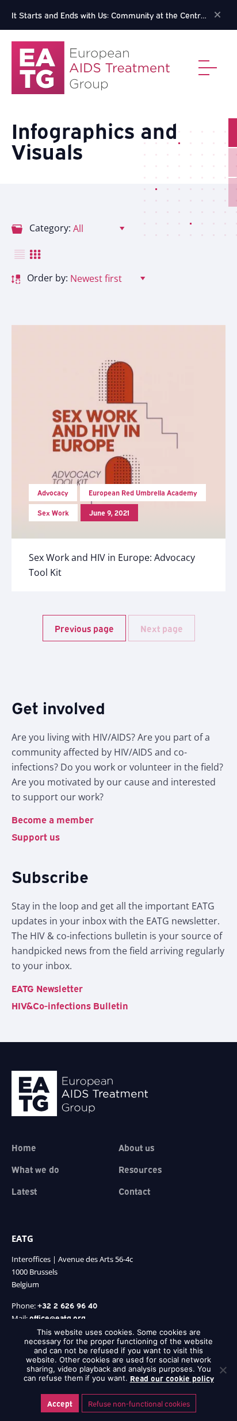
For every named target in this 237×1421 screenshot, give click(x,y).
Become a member (53, 819)
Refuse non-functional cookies (139, 1403)
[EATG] (91, 67)
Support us (36, 836)
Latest (24, 1191)
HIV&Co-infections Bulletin (70, 1005)
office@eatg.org (57, 1317)
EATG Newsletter (47, 988)
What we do (35, 1169)
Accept (59, 1403)
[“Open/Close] (211, 67)
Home (24, 1147)
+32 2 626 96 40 (67, 1305)
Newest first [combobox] (96, 278)
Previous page (84, 628)
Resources (140, 1169)
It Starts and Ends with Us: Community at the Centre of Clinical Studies (110, 14)
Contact (134, 1191)
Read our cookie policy (172, 1378)
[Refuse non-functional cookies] (222, 1370)
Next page (161, 628)
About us (136, 1147)
